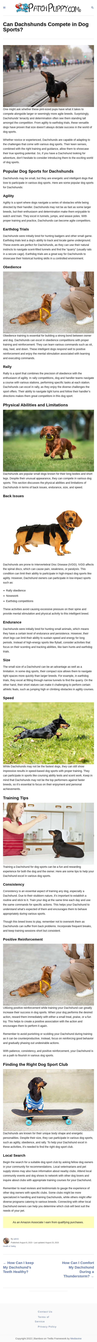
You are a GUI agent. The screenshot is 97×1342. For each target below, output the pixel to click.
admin (16, 1239)
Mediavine (76, 1338)
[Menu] (4, 8)
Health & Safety (9, 1246)
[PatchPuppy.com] (48, 7)
